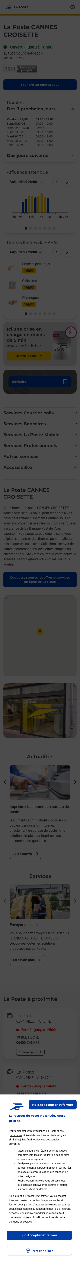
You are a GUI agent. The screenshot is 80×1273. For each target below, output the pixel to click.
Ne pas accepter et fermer (52, 1105)
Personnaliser (42, 1251)
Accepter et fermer (42, 1235)
